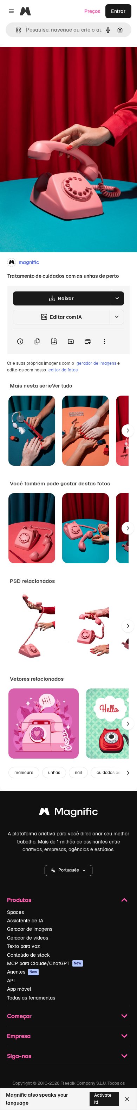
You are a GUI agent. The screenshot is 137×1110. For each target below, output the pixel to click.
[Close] (127, 1099)
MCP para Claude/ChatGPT (44, 963)
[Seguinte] (128, 431)
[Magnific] (68, 813)
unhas (54, 772)
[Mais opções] (104, 342)
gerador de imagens (96, 363)
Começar (19, 1016)
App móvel (19, 989)
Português (68, 870)
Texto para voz (23, 946)
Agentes (22, 972)
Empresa (19, 1036)
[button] (68, 870)
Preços (92, 11)
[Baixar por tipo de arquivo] (117, 298)
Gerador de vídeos (27, 938)
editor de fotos (63, 370)
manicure (23, 772)
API (11, 980)
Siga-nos (19, 1055)
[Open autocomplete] (15, 30)
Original (45, 60)
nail (78, 772)
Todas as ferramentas (31, 998)
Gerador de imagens (29, 929)
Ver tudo (62, 386)
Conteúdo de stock (28, 955)
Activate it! (102, 1098)
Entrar (118, 11)
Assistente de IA (25, 920)
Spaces (15, 912)
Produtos (19, 899)
